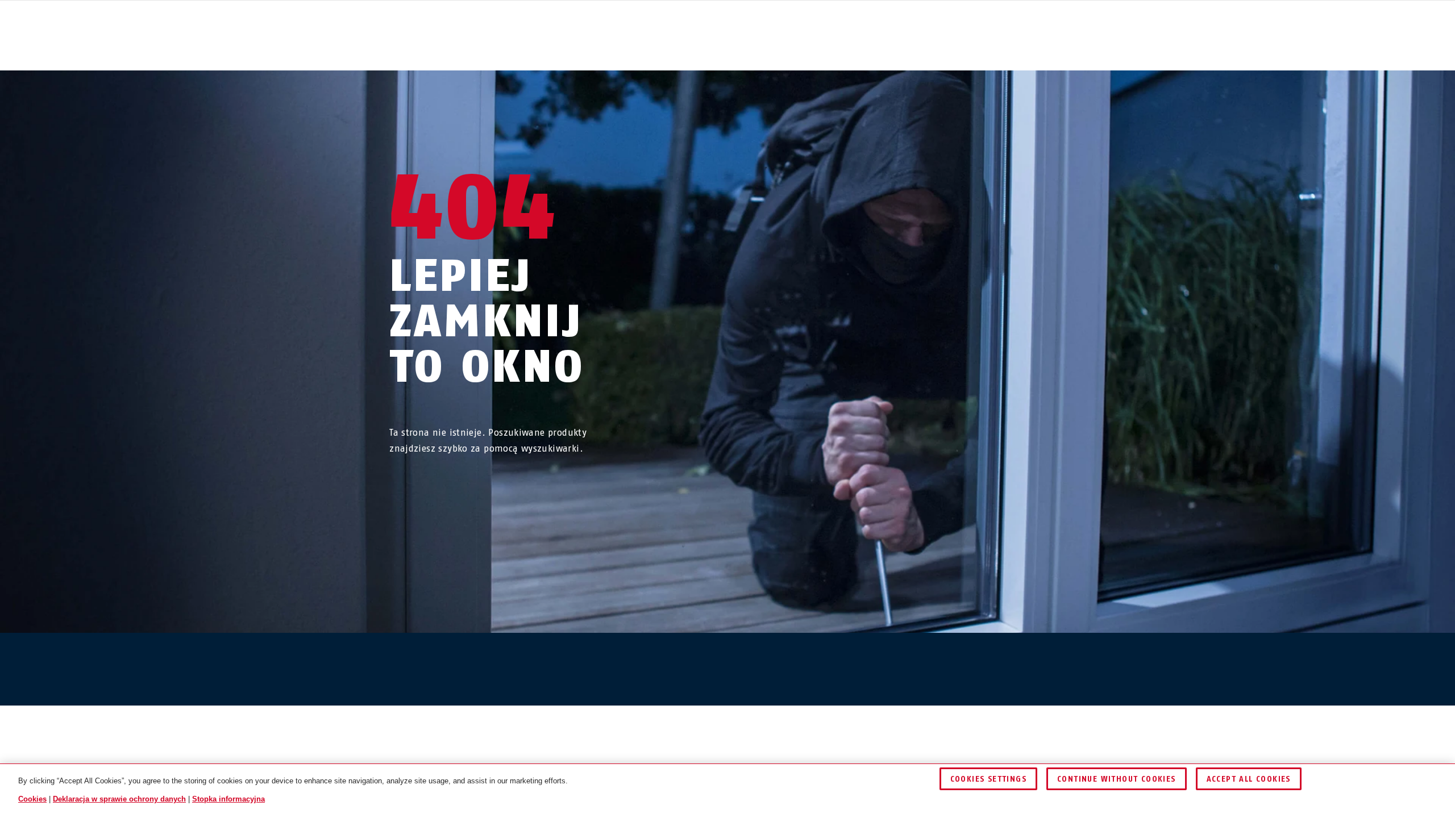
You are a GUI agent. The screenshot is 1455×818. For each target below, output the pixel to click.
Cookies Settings (988, 779)
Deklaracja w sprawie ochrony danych (119, 799)
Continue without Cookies (1116, 779)
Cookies (32, 799)
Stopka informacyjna (228, 799)
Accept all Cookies (1249, 779)
